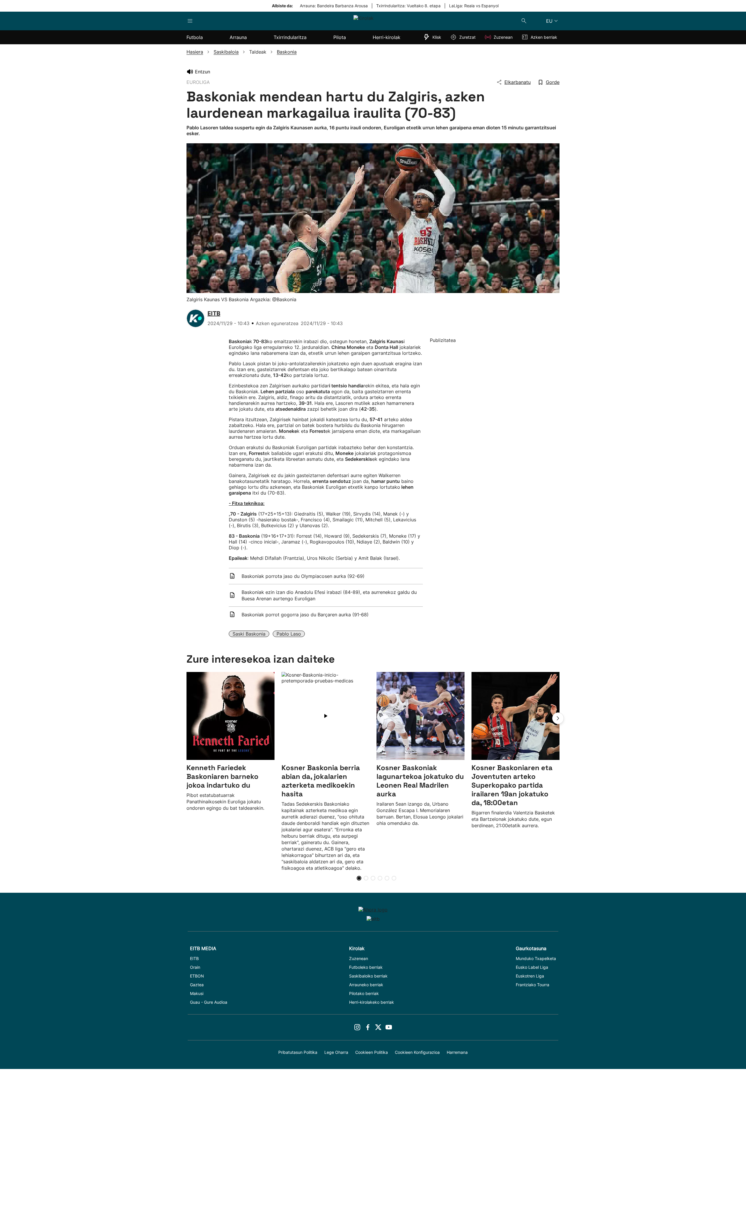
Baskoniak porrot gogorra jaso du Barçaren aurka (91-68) (305, 614)
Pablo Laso (289, 634)
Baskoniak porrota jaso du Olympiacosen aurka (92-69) (303, 576)
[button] (558, 718)
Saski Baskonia (249, 634)
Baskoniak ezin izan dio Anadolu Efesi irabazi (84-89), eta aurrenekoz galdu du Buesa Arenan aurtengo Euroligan (329, 595)
